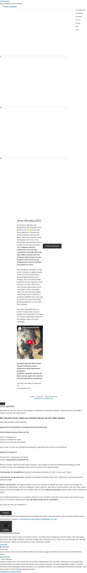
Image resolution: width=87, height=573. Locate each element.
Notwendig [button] (3, 544)
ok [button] (52, 519)
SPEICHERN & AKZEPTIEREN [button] (10, 571)
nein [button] (55, 519)
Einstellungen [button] (45, 519)
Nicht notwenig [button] (5, 557)
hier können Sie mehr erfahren (30, 519)
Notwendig (5, 547)
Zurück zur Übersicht (52, 246)
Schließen (6, 513)
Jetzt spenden (5, 1)
